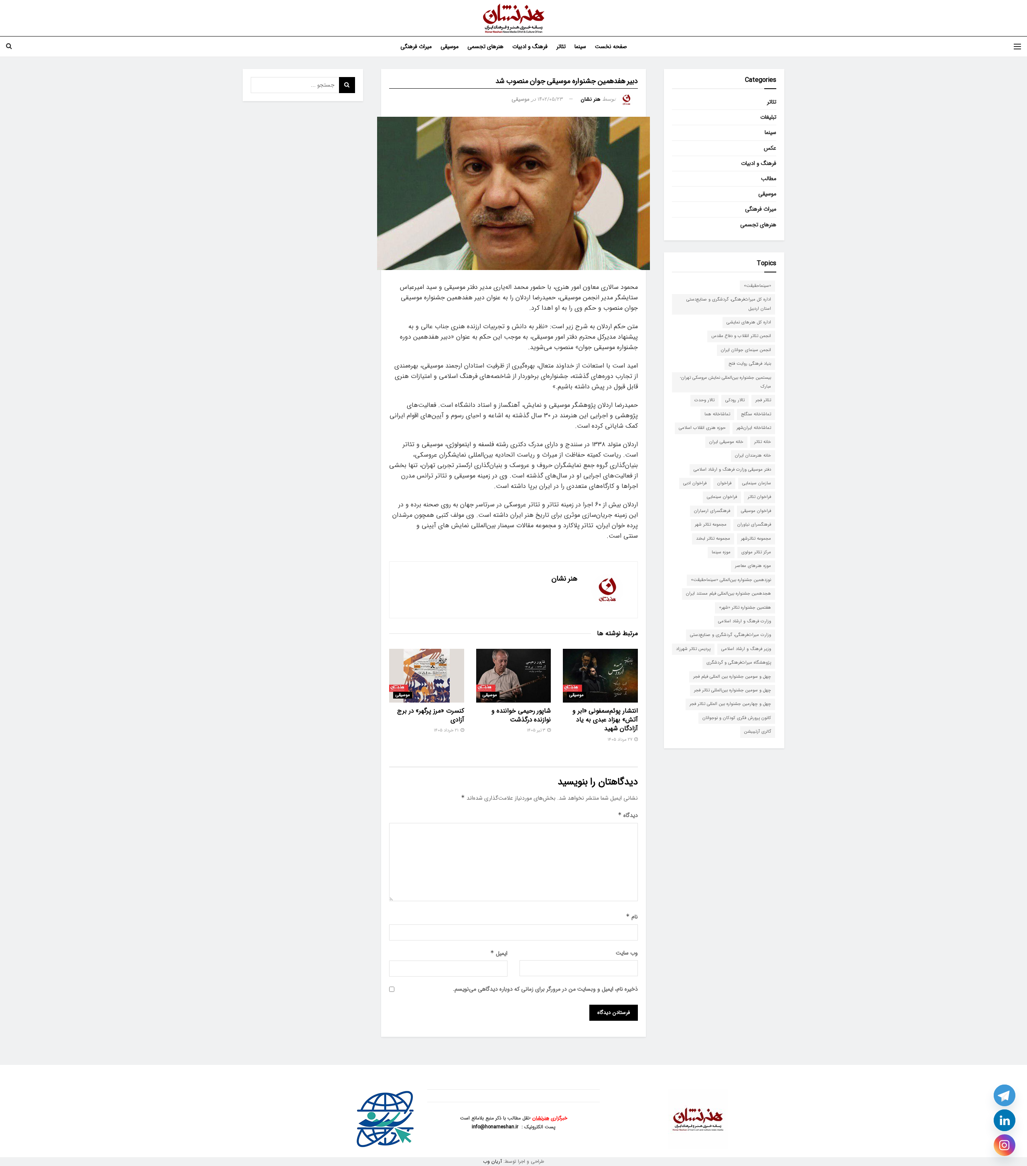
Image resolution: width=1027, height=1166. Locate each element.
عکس (770, 148)
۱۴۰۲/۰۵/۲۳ (550, 99)
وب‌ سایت (627, 953)
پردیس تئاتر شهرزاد (693, 649)
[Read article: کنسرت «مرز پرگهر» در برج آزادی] (426, 675)
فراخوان (724, 483)
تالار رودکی (735, 400)
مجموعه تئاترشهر (756, 538)
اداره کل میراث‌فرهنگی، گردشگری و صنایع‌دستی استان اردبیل (728, 304)
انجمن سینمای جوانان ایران (746, 350)
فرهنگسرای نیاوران (754, 524)
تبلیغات (768, 117)
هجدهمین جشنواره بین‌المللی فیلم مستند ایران (728, 593)
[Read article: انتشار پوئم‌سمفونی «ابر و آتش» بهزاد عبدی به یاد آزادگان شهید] (600, 675)
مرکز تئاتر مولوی (756, 552)
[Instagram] (1004, 1145)
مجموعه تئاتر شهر (711, 524)
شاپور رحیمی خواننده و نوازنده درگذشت (521, 715)
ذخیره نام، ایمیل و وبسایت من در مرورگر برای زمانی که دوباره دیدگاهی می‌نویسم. (545, 989)
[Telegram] (1004, 1095)
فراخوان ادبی (694, 483)
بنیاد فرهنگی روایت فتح (750, 363)
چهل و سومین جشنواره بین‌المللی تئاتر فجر (732, 690)
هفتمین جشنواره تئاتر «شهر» (745, 607)
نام (632, 916)
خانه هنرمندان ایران (753, 455)
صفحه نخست (611, 46)
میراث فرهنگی (416, 46)
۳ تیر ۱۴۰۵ (536, 730)
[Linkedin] (1004, 1120)
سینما (580, 46)
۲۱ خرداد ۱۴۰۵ (447, 730)
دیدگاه (628, 815)
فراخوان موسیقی (756, 511)
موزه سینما (721, 552)
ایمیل (498, 953)
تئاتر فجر (763, 400)
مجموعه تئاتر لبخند (713, 538)
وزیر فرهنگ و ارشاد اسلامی (746, 649)
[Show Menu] (1017, 46)
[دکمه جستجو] (9, 47)
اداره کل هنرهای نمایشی (749, 322)
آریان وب (492, 1161)
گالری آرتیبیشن (757, 731)
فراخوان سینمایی (722, 497)
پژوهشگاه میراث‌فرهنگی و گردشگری (738, 662)
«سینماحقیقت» (757, 285)
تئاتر (561, 46)
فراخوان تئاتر (759, 497)
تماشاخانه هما (717, 414)
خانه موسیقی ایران (726, 442)
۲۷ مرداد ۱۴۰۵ (620, 739)
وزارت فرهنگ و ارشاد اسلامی (744, 621)
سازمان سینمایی (756, 483)
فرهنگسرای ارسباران (712, 511)
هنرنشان (540, 1118)
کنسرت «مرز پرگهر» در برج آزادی (430, 715)
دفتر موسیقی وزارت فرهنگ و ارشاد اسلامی (732, 469)
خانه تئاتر (762, 442)
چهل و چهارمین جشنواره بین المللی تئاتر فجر (730, 704)
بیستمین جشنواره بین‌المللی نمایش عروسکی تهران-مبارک (725, 382)
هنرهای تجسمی (485, 46)
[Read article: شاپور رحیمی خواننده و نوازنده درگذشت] (513, 675)
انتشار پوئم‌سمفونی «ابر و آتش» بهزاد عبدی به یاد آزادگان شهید (605, 720)
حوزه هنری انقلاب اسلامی (702, 428)
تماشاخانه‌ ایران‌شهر (754, 428)
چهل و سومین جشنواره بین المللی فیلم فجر (732, 676)
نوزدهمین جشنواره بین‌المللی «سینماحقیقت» (731, 580)
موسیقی (449, 46)
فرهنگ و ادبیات (530, 46)
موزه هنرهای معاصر (753, 566)
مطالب (768, 178)
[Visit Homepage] (513, 18)
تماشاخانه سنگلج (756, 414)
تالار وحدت (704, 400)
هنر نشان (591, 99)
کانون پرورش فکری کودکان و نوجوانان (736, 718)
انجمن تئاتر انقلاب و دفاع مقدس (741, 336)
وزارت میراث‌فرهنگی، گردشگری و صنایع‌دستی (730, 635)
